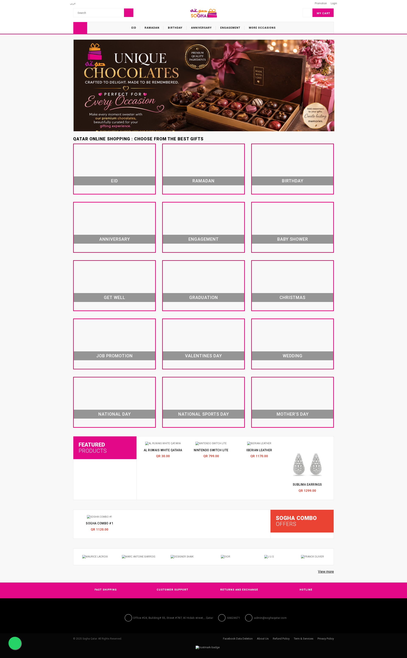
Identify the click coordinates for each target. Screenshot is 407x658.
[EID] (114, 169)
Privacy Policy (326, 638)
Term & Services (303, 638)
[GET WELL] (114, 286)
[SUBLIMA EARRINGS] (307, 461)
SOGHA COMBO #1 (99, 523)
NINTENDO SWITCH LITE (211, 450)
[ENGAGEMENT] (203, 227)
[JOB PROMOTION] (114, 344)
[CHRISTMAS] (292, 286)
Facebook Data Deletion (238, 638)
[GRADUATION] (203, 286)
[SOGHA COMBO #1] (99, 517)
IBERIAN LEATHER (259, 450)
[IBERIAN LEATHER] (259, 443)
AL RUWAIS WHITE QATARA (163, 450)
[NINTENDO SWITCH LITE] (211, 443)
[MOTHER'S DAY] (292, 402)
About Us (263, 638)
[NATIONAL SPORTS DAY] (203, 402)
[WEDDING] (292, 344)
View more (326, 572)
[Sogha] (203, 12)
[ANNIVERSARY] (114, 227)
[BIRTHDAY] (292, 169)
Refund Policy (281, 638)
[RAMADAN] (203, 169)
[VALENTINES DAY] (203, 344)
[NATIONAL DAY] (114, 402)
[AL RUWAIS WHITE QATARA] (162, 443)
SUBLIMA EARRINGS (307, 484)
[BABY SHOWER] (292, 227)
